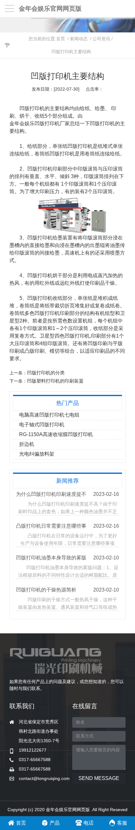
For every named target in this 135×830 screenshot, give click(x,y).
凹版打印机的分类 (46, 372)
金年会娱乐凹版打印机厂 (37, 123)
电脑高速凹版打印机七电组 (49, 415)
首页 (60, 38)
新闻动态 (79, 38)
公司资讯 (101, 38)
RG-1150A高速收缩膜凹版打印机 (56, 434)
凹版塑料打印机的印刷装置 (55, 381)
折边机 (26, 444)
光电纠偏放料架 (36, 454)
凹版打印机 (102, 123)
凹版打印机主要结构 (71, 51)
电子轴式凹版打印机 (41, 424)
